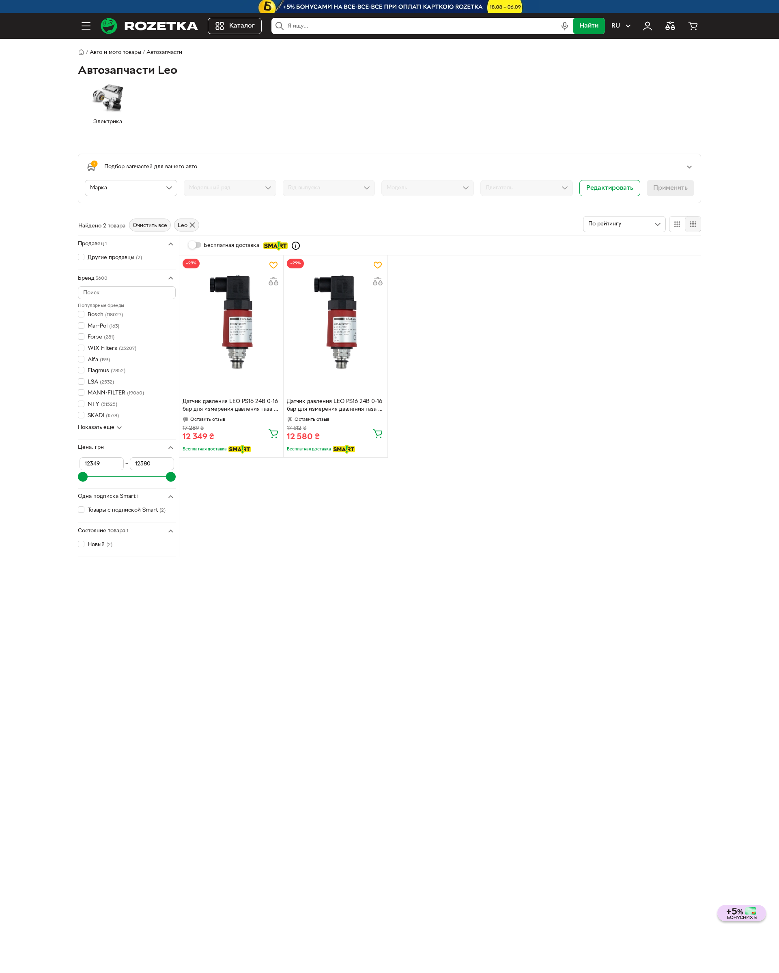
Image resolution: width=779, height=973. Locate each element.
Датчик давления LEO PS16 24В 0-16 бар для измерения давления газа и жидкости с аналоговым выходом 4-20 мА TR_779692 (334, 406)
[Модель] (427, 188)
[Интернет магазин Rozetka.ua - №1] (149, 26)
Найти (588, 26)
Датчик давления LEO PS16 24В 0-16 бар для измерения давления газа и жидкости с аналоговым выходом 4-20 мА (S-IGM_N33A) (230, 406)
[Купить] (273, 433)
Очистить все (150, 225)
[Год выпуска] (329, 188)
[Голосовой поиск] (565, 26)
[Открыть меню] (86, 26)
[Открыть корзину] (693, 26)
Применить (670, 188)
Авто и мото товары (115, 52)
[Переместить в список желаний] (273, 265)
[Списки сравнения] (670, 26)
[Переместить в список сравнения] (273, 281)
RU (615, 26)
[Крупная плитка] (677, 224)
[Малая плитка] (693, 224)
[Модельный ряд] (230, 188)
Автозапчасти (164, 52)
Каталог (242, 26)
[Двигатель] (526, 188)
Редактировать (609, 188)
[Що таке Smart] (296, 246)
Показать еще (96, 427)
